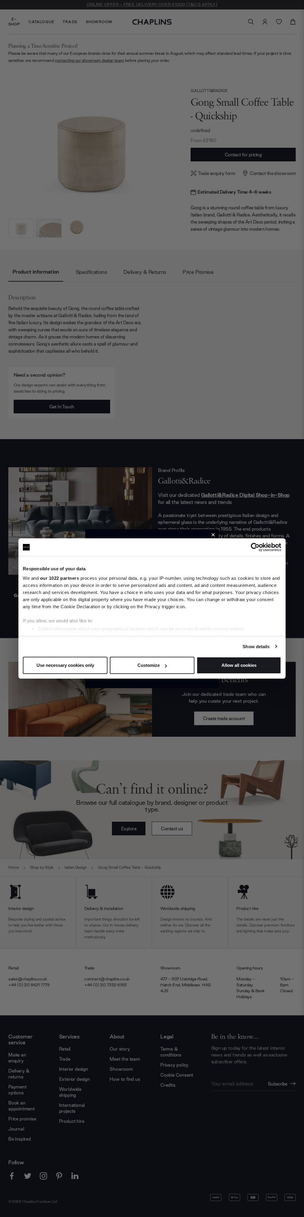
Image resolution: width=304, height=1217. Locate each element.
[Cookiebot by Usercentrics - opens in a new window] (255, 547)
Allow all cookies (238, 665)
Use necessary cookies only (65, 665)
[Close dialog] (213, 535)
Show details (256, 646)
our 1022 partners (59, 578)
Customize (148, 665)
